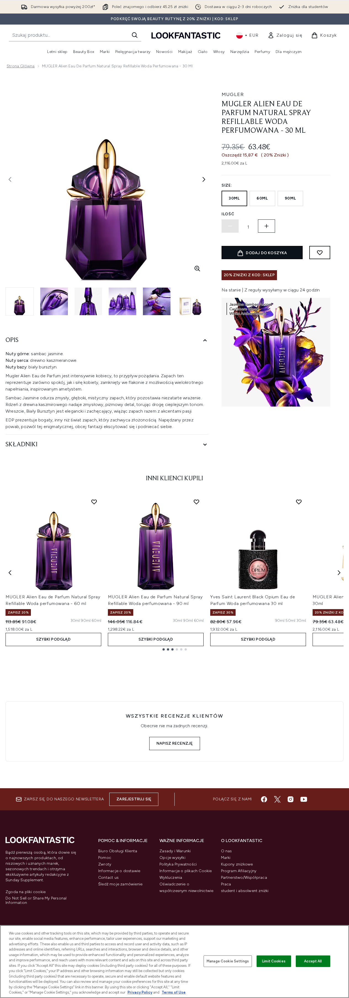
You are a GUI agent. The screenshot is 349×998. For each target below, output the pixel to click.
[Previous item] (10, 572)
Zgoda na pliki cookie (26, 892)
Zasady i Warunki (175, 851)
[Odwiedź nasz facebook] (264, 799)
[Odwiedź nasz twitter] (277, 799)
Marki (226, 857)
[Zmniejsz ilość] (230, 226)
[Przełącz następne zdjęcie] (203, 179)
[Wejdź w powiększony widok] (197, 268)
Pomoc (104, 857)
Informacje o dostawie (119, 871)
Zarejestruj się (133, 799)
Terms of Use (174, 992)
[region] (174, 961)
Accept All (313, 961)
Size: (227, 185)
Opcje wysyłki (172, 857)
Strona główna (21, 66)
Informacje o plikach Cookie (185, 871)
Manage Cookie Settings (228, 961)
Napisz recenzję (174, 743)
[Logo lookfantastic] (185, 35)
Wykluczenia (170, 877)
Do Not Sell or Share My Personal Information (36, 900)
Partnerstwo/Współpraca (244, 877)
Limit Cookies (274, 961)
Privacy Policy (139, 992)
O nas (226, 851)
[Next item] (339, 572)
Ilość (228, 214)
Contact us (108, 877)
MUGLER (233, 94)
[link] (285, 35)
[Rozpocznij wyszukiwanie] (134, 35)
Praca (226, 884)
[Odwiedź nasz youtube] (303, 799)
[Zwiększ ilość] (266, 226)
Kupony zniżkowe (237, 864)
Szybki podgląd (53, 639)
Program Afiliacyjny (239, 871)
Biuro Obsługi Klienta (117, 851)
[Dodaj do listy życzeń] (319, 252)
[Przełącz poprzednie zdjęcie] (10, 179)
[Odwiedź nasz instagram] (290, 799)
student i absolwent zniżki (245, 890)
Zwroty (104, 864)
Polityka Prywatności (178, 864)
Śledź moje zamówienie (120, 884)
